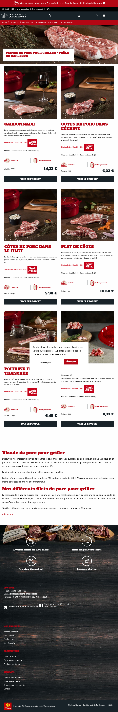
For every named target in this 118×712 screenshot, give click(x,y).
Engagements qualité (13, 660)
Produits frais (9, 639)
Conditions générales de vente (94, 705)
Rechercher (111, 23)
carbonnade (19, 124)
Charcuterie (9, 635)
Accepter (71, 361)
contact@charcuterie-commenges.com (23, 594)
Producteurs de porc (12, 664)
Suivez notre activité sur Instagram (23, 606)
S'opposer (82, 338)
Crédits (110, 705)
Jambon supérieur (11, 631)
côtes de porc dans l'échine (84, 126)
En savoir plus (45, 362)
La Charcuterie (10, 656)
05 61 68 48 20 (20, 591)
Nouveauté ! (66, 375)
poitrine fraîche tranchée (24, 371)
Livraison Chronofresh (13, 677)
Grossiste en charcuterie (14, 685)
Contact (7, 688)
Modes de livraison (92, 3)
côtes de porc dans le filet (27, 249)
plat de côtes (77, 246)
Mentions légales (74, 705)
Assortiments (9, 643)
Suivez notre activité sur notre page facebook (57, 605)
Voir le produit (30, 179)
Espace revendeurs (12, 681)
